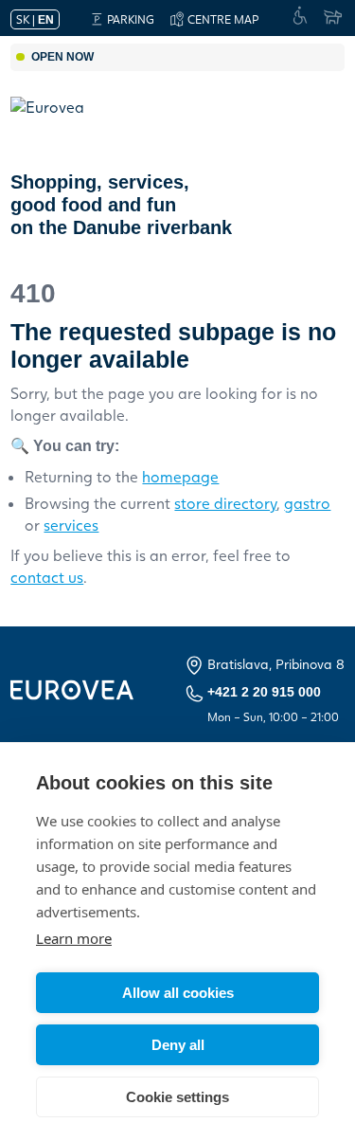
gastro (307, 503)
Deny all (177, 1045)
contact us (46, 577)
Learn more (74, 938)
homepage (180, 476)
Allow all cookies (178, 993)
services (71, 525)
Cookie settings (177, 1097)
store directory (225, 503)
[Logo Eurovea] (60, 126)
